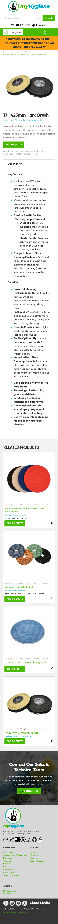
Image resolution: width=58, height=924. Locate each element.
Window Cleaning (11, 875)
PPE (5, 866)
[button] (51, 63)
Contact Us (31, 790)
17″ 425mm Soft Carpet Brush (21, 732)
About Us (34, 855)
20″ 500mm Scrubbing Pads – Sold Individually (24, 510)
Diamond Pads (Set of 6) (18, 586)
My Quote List (9, 891)
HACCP (6, 864)
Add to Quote (14, 144)
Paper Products (10, 869)
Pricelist (40, 25)
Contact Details (10, 893)
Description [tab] (15, 163)
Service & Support (38, 861)
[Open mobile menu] (52, 32)
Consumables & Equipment (15, 855)
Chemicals (7, 861)
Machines (7, 858)
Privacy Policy (22, 912)
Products (34, 858)
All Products (8, 852)
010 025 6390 (22, 25)
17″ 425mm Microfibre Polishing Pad (25, 662)
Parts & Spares (10, 872)
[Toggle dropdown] (6, 32)
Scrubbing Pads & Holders (14, 54)
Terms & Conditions (10, 912)
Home (5, 52)
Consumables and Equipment (23, 52)
